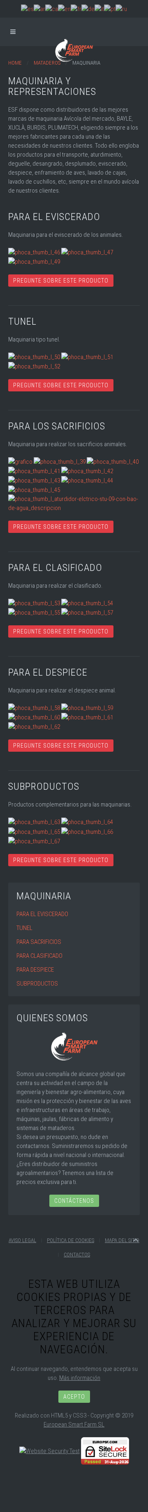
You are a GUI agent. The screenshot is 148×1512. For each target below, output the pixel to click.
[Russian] (121, 8)
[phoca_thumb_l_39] (60, 461)
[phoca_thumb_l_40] (113, 461)
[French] (76, 8)
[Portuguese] (110, 8)
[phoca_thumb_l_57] (87, 612)
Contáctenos (74, 1200)
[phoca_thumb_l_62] (34, 726)
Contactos (77, 1254)
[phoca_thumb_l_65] (34, 831)
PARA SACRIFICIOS (38, 942)
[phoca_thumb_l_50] (34, 356)
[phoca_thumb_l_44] (87, 480)
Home (15, 63)
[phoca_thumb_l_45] (34, 489)
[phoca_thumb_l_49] (34, 261)
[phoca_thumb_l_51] (87, 356)
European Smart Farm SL (74, 1424)
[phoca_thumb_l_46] (34, 252)
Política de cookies (70, 1240)
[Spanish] (27, 8)
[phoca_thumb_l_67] (34, 841)
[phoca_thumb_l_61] (87, 717)
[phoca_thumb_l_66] (87, 831)
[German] (88, 8)
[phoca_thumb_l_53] (34, 603)
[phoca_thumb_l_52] (34, 366)
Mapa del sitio (122, 1240)
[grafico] (20, 461)
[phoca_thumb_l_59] (87, 707)
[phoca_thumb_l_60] (34, 717)
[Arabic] (39, 8)
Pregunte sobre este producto (61, 280)
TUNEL (24, 928)
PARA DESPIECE (35, 969)
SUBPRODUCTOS (37, 983)
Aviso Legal (22, 1240)
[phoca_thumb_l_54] (87, 603)
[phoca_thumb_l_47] (87, 252)
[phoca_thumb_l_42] (87, 470)
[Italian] (99, 8)
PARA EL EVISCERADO (42, 914)
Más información (79, 1378)
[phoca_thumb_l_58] (34, 707)
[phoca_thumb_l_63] (34, 821)
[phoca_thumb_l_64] (87, 821)
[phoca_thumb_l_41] (34, 470)
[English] (64, 8)
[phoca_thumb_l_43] (34, 480)
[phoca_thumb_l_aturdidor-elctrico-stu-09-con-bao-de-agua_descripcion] (74, 503)
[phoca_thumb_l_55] (34, 612)
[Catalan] (51, 8)
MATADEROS (47, 63)
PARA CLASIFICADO (39, 955)
